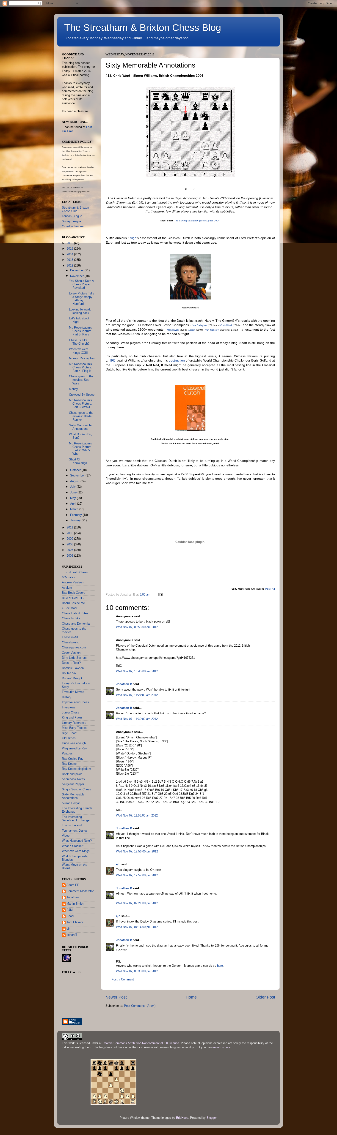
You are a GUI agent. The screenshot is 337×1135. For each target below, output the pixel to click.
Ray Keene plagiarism (76, 768)
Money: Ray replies (82, 358)
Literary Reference (74, 722)
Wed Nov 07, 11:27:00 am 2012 (137, 695)
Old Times (69, 738)
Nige (133, 238)
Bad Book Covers (73, 592)
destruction (177, 360)
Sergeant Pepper (73, 784)
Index (268, 589)
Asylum (67, 587)
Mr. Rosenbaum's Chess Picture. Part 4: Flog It (80, 367)
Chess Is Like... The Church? (79, 342)
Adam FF (72, 885)
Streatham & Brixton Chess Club (75, 209)
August (75, 481)
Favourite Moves (73, 692)
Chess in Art (70, 637)
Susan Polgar (71, 803)
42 (273, 589)
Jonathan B (124, 684)
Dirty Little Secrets (74, 657)
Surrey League (71, 221)
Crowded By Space (81, 394)
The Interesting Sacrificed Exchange (75, 818)
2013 (70, 259)
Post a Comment (122, 979)
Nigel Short (69, 733)
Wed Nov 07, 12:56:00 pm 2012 (137, 851)
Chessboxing (70, 642)
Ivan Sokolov (212, 330)
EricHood (182, 1117)
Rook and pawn (72, 774)
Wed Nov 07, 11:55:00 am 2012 (137, 815)
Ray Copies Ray (72, 758)
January (76, 520)
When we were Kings (76, 851)
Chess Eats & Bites (75, 613)
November (77, 276)
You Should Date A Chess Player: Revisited (81, 284)
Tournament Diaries (75, 830)
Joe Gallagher (199, 325)
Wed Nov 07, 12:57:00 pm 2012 (137, 875)
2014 (70, 254)
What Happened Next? (77, 840)
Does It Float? (71, 662)
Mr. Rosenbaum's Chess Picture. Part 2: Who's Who (80, 448)
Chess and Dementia (76, 623)
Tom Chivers (74, 922)
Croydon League (72, 226)
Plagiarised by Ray (74, 748)
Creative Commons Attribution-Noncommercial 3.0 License (140, 1043)
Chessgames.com (74, 647)
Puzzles (67, 753)
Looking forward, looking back (80, 311)
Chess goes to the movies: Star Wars (81, 380)
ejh (118, 864)
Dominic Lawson (73, 668)
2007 (70, 550)
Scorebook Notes (73, 779)
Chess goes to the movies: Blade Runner (81, 416)
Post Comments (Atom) (139, 1005)
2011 (70, 527)
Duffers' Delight (72, 678)
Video (65, 835)
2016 (70, 243)
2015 (70, 248)
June (73, 492)
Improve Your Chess (75, 702)
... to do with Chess (75, 572)
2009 (70, 538)
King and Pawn (72, 717)
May (73, 498)
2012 (70, 265)
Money (73, 389)
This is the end (72, 825)
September (78, 475)
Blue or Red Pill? (73, 598)
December (77, 270)
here (220, 965)
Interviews (68, 707)
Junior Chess (70, 712)
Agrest (191, 330)
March (74, 509)
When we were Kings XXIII (78, 351)
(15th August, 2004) (197, 220)
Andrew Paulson (72, 582)
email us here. (222, 1047)
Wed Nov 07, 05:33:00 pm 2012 (137, 971)
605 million (69, 577)
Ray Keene (69, 763)
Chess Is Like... (72, 618)
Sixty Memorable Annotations (80, 427)
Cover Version (71, 652)
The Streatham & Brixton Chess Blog (142, 27)
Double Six (69, 673)
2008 (70, 544)
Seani (70, 916)
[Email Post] (160, 594)
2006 (70, 555)
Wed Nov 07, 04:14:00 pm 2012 (137, 927)
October (76, 470)
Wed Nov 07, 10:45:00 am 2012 (137, 671)
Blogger (211, 1117)
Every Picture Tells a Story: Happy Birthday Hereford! (81, 298)
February (76, 515)
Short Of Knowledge (78, 461)
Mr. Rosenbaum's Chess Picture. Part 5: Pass (80, 331)
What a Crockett (72, 846)
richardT (71, 934)
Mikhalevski (173, 330)
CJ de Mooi (69, 608)
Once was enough (74, 743)
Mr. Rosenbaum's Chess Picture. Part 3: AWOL (80, 404)
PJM (69, 910)
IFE (112, 360)
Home (191, 997)
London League (72, 216)
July (73, 486)
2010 (70, 533)
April (73, 503)
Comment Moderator (80, 891)
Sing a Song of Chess (76, 789)
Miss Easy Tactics (74, 727)
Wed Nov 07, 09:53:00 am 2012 (137, 627)
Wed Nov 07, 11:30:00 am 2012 (137, 719)
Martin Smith (74, 903)
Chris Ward (226, 325)
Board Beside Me (73, 603)
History (66, 697)
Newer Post (116, 997)
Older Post (265, 997)
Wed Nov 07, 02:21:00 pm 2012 (137, 903)
